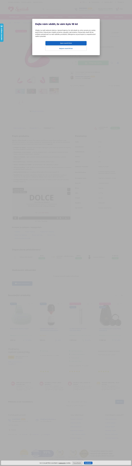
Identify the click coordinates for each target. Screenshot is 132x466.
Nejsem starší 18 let (66, 48)
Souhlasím (88, 463)
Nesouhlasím (77, 463)
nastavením (62, 463)
